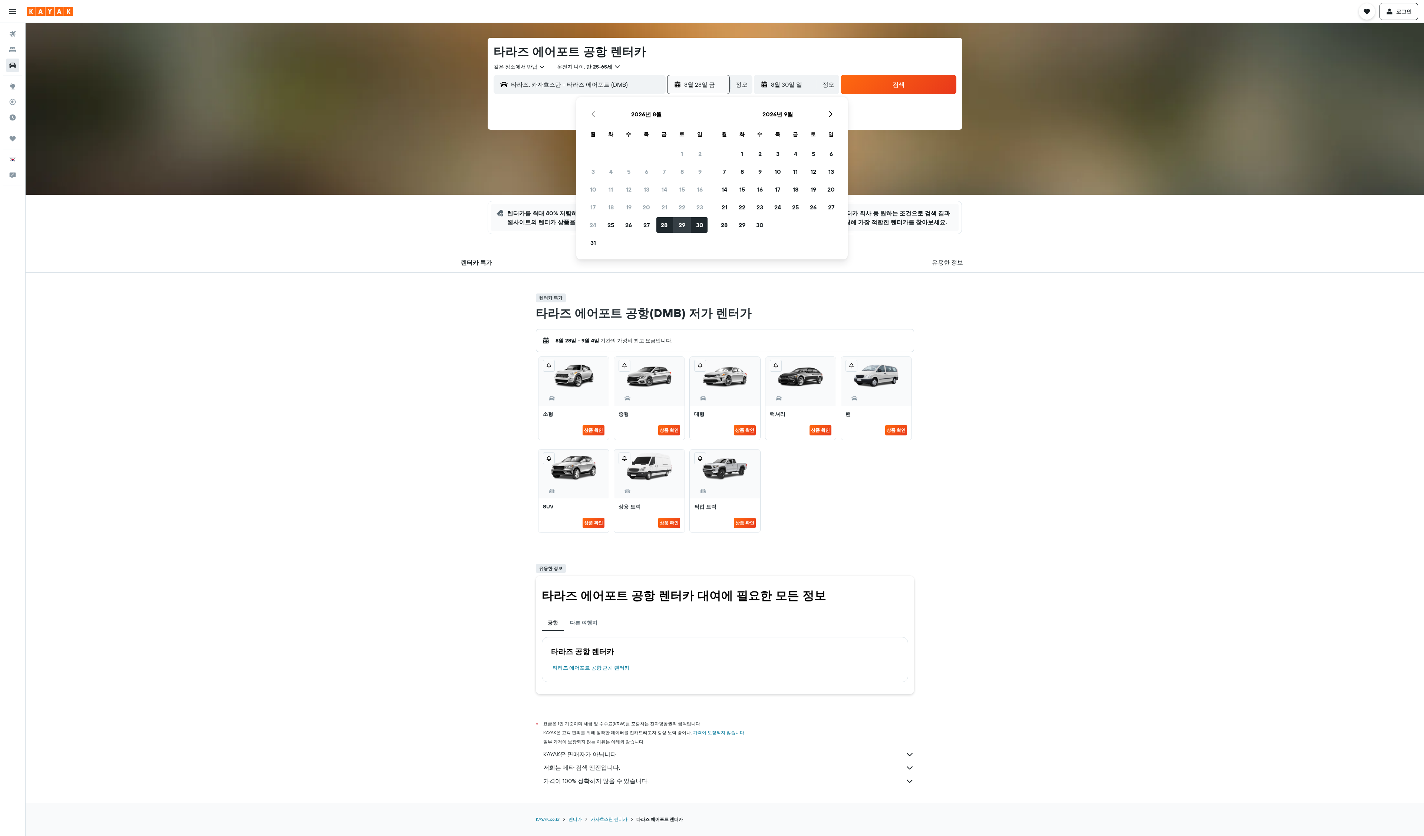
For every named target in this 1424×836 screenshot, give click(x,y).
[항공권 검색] (12, 34)
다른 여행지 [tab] (583, 622)
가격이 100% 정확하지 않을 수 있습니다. (596, 780)
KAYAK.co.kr (548, 819)
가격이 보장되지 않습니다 (718, 732)
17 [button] (593, 207)
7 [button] (664, 171)
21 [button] (664, 207)
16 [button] (700, 189)
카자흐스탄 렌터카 (609, 819)
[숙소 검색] (12, 49)
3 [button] (593, 171)
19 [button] (629, 207)
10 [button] (593, 189)
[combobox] (519, 66)
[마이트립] (12, 138)
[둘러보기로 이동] (12, 86)
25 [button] (610, 225)
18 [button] (611, 207)
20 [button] (646, 207)
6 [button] (646, 171)
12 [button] (629, 189)
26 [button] (628, 225)
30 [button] (699, 225)
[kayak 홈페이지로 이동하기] (50, 11)
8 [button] (682, 171)
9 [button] (700, 171)
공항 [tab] (553, 622)
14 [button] (664, 189)
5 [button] (628, 171)
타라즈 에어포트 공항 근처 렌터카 (591, 667)
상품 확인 (593, 430)
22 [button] (682, 207)
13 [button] (646, 189)
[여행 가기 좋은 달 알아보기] (12, 117)
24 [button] (593, 225)
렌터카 (575, 819)
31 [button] (593, 242)
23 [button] (699, 207)
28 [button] (664, 225)
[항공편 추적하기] (12, 101)
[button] (12, 11)
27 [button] (646, 225)
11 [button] (611, 189)
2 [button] (700, 153)
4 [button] (611, 171)
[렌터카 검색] (12, 65)
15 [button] (682, 189)
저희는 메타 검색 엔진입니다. (581, 767)
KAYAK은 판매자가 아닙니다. (580, 754)
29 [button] (682, 225)
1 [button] (682, 153)
